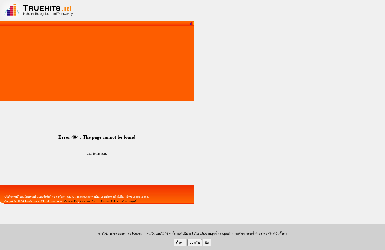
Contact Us (70, 201)
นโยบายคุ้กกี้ (208, 233)
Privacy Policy (110, 201)
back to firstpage (97, 153)
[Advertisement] (96, 63)
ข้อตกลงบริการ (89, 201)
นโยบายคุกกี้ (129, 201)
